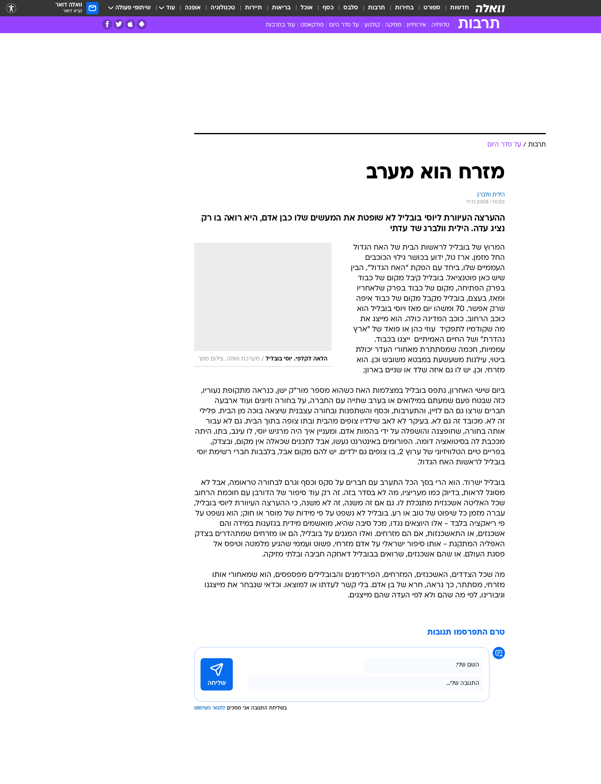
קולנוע (372, 25)
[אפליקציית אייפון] (130, 24)
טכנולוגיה (223, 8)
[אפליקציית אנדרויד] (142, 24)
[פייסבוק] (107, 24)
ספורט (432, 8)
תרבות (376, 8)
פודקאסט (312, 25)
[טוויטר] (119, 24)
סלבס (350, 8)
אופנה (193, 8)
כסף (328, 8)
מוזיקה (393, 25)
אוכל (306, 8)
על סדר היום (344, 25)
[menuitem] (454, 8)
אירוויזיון (416, 25)
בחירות (404, 8)
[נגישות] (11, 8)
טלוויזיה (440, 25)
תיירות (253, 8)
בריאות (281, 8)
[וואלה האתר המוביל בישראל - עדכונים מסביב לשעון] (490, 8)
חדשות (459, 8)
